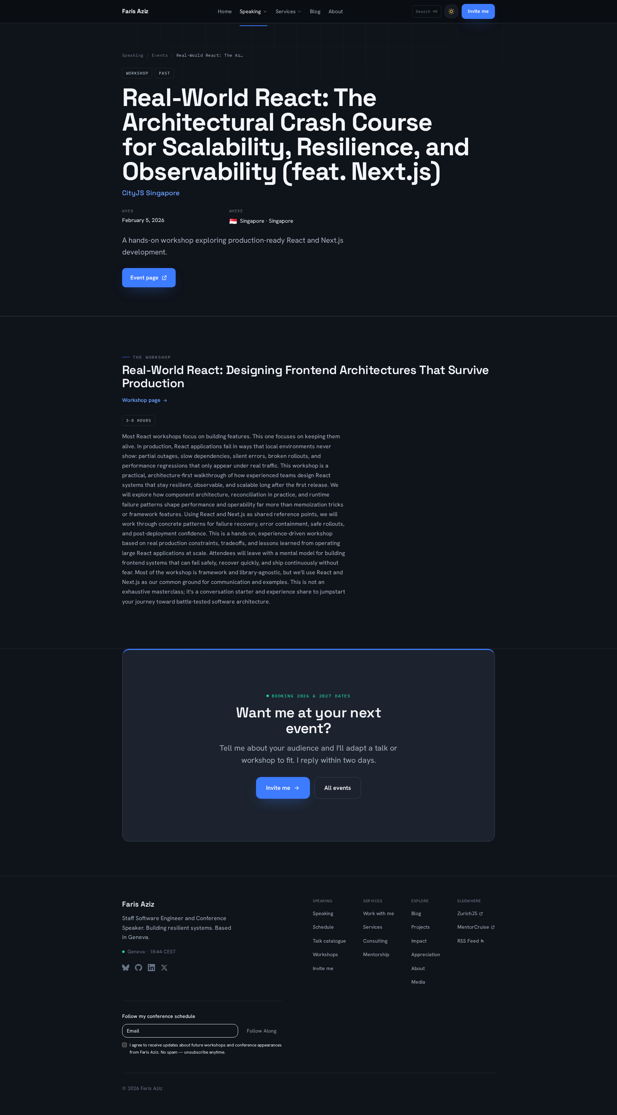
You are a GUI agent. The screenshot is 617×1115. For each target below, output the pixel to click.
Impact (419, 941)
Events (160, 55)
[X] (164, 967)
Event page (144, 277)
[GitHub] (138, 967)
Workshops (325, 954)
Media (418, 982)
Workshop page (141, 400)
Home (225, 11)
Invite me (478, 11)
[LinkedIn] (151, 967)
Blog (315, 11)
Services (286, 11)
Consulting (375, 941)
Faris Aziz (138, 904)
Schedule (323, 927)
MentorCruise (473, 927)
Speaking (250, 11)
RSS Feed (468, 941)
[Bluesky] (125, 967)
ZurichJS (467, 913)
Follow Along (261, 1031)
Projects (420, 927)
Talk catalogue (329, 941)
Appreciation (425, 954)
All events (337, 788)
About (335, 11)
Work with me (378, 913)
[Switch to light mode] (451, 11)
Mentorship (376, 954)
